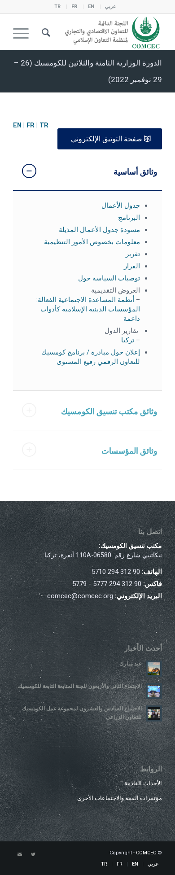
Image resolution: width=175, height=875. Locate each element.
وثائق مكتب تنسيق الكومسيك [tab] (109, 411)
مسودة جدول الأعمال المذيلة (99, 230)
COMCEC (146, 853)
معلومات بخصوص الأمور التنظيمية (92, 242)
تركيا (127, 340)
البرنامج (129, 218)
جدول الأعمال (120, 205)
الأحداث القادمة (143, 783)
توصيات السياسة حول (109, 278)
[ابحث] (45, 32)
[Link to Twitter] (33, 855)
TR (57, 6)
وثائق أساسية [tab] (136, 171)
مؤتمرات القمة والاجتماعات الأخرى (119, 798)
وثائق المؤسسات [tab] (129, 450)
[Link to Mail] (19, 855)
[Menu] (24, 32)
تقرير (133, 254)
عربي (110, 6)
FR (74, 6)
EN (91, 6)
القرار (132, 266)
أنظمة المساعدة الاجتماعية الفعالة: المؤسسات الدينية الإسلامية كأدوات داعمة (88, 309)
